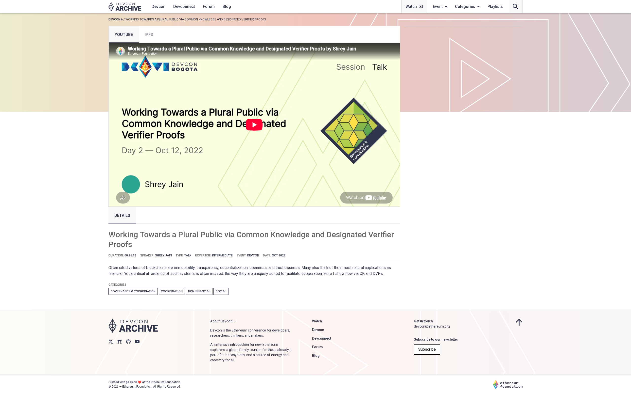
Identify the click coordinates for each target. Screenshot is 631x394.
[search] (516, 6)
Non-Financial (199, 291)
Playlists (495, 6)
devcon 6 (115, 19)
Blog (227, 6)
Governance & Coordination (133, 291)
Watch (411, 6)
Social (221, 291)
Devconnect (184, 6)
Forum (209, 6)
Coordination (172, 291)
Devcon (158, 6)
